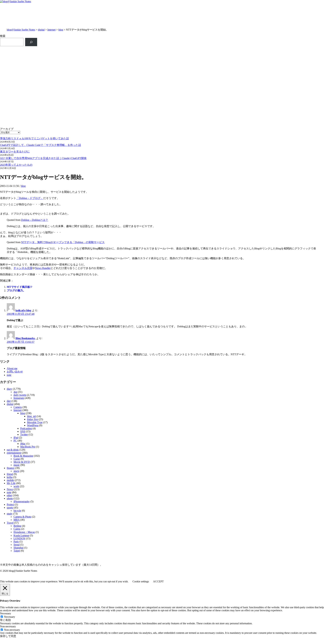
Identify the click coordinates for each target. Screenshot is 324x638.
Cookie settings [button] (140, 581)
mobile (10, 480)
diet (9, 401)
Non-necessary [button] (8, 626)
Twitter (24, 434)
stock (16, 471)
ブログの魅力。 (16, 290)
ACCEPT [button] (158, 581)
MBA (17, 519)
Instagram (19, 398)
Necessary (9, 616)
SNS (22, 431)
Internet (51, 29)
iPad (16, 437)
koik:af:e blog (23, 310)
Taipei (17, 550)
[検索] (31, 42)
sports (10, 507)
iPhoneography (22, 501)
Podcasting (26, 428)
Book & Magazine (23, 455)
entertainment (14, 452)
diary (9, 388)
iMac (23, 443)
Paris (16, 541)
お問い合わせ (15, 371)
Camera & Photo (22, 516)
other (9, 495)
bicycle (17, 510)
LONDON (19, 538)
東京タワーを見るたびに (15, 151)
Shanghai (18, 547)
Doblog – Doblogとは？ (34, 219)
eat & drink (13, 449)
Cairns (17, 528)
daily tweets (20, 394)
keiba (9, 477)
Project (10, 504)
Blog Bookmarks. (25, 338)
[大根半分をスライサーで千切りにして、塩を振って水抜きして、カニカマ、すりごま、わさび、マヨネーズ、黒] (243, 96)
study (9, 513)
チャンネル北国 (23, 268)
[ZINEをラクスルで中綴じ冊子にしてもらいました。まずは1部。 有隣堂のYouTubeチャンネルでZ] (81, 53)
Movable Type (35, 422)
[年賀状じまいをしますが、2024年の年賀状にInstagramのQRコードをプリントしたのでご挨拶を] (81, 92)
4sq (15, 391)
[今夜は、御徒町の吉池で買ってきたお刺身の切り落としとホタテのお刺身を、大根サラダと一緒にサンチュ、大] (81, 79)
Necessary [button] (5, 613)
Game (17, 458)
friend (10, 474)
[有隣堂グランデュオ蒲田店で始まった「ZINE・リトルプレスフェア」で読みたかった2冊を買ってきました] (81, 67)
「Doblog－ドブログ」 (29, 198)
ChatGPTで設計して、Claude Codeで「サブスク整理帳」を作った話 (40, 145)
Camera (18, 407)
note (9, 375)
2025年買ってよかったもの (16, 164)
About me (12, 368)
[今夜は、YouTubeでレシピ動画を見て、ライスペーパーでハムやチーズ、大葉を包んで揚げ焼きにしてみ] (243, 81)
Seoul (17, 544)
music (17, 464)
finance (11, 468)
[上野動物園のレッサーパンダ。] (243, 61)
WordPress (32, 425)
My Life (11, 483)
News (10, 489)
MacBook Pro (27, 446)
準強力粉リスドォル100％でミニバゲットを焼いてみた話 (34, 138)
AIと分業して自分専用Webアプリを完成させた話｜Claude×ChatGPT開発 (43, 158)
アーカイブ (7, 128)
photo (10, 498)
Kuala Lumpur (21, 535)
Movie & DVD (22, 461)
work (16, 486)
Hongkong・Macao (24, 532)
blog (60, 29)
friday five (32, 419)
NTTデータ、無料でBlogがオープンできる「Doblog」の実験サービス (63, 242)
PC (15, 440)
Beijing (17, 525)
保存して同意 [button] (8, 636)
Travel (10, 522)
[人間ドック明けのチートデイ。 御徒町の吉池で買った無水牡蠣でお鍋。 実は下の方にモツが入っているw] (243, 51)
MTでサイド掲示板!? (19, 286)
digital (41, 29)
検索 (2, 35)
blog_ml (31, 416)
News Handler (43, 268)
